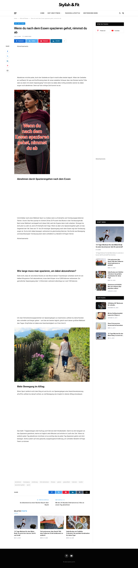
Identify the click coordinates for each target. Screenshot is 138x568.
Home (42, 13)
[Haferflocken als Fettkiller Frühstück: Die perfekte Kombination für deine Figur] (78, 522)
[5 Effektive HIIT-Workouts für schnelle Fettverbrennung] (101, 305)
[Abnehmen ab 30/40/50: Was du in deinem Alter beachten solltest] (101, 287)
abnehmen (18, 482)
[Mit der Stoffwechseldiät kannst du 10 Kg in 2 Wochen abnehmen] (101, 315)
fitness (53, 482)
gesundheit (66, 482)
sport (28, 485)
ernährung (35, 482)
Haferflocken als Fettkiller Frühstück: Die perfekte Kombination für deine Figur (78, 533)
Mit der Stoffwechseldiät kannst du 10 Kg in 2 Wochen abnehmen (115, 314)
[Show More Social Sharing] (64, 41)
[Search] (123, 13)
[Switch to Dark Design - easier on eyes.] (120, 13)
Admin (99, 249)
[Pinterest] (7, 66)
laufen (81, 482)
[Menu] (15, 13)
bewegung (26, 482)
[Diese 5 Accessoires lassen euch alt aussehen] (101, 325)
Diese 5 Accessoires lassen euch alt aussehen (115, 324)
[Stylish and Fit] (69, 5)
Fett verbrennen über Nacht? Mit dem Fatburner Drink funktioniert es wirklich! (51, 533)
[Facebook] (7, 51)
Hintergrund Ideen (90, 13)
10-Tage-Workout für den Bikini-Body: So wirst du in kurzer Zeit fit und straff (24, 533)
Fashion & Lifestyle (72, 13)
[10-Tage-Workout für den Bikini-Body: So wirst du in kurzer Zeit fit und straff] (26, 522)
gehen (59, 482)
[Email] (7, 70)
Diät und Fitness (54, 13)
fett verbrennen (44, 482)
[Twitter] (7, 56)
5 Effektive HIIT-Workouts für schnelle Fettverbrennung (115, 304)
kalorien (74, 482)
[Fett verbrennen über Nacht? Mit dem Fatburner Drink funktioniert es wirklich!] (52, 522)
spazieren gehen (20, 485)
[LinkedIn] (7, 61)
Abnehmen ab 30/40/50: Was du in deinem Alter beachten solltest (115, 286)
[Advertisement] (52, 61)
